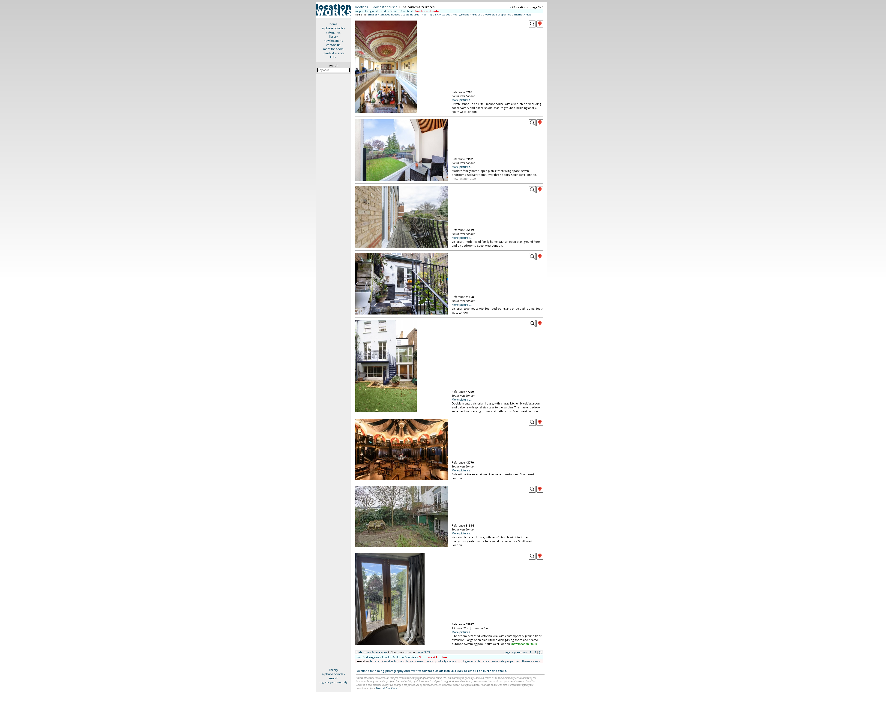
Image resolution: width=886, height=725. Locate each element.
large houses (414, 661)
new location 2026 (524, 644)
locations (361, 7)
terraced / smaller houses (387, 661)
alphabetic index (333, 28)
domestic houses (385, 7)
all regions (370, 11)
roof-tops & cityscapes (441, 661)
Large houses (411, 14)
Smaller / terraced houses (384, 14)
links (333, 57)
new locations (333, 41)
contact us (333, 45)
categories (333, 32)
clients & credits (333, 53)
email (472, 671)
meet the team (333, 49)
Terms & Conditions (386, 688)
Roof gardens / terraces (467, 14)
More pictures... (462, 100)
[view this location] (532, 26)
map (358, 11)
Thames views (522, 14)
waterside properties (505, 661)
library (333, 36)
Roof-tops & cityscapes (436, 14)
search (333, 678)
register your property (333, 682)
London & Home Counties (396, 11)
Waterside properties (498, 14)
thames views (531, 661)
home (333, 24)
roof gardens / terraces (473, 661)
